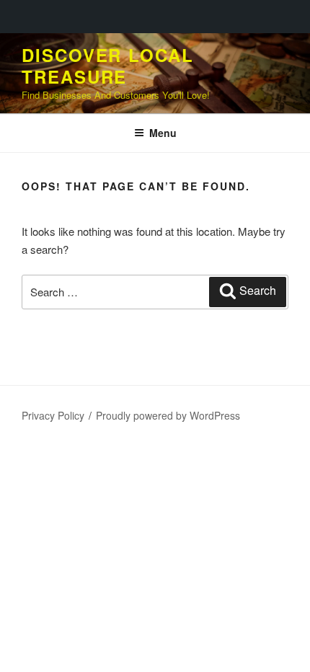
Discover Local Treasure (108, 66)
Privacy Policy (53, 415)
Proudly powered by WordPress (168, 415)
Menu (163, 132)
